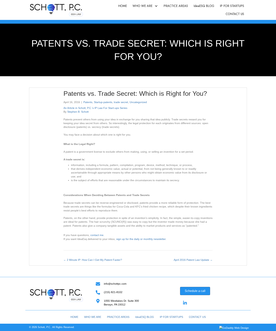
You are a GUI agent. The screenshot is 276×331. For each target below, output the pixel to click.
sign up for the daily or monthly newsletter (141, 239)
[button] (156, 6)
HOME (74, 316)
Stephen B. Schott (78, 111)
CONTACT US (197, 316)
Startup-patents (103, 102)
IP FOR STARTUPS (171, 316)
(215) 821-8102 (113, 292)
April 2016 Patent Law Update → (193, 259)
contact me (96, 235)
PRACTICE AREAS (118, 316)
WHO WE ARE (92, 316)
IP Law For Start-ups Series (110, 107)
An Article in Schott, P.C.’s (78, 107)
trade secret (121, 102)
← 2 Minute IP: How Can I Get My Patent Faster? (92, 259)
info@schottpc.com (115, 283)
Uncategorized (138, 102)
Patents (87, 102)
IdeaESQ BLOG (144, 316)
